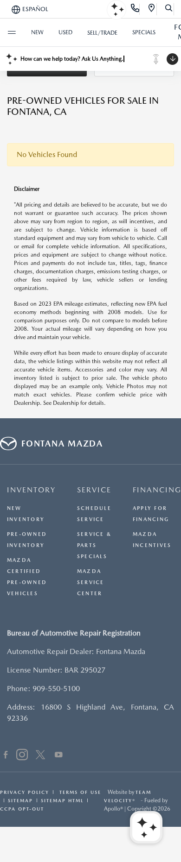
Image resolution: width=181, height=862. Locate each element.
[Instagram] (22, 756)
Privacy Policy (24, 792)
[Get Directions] (152, 9)
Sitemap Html (62, 800)
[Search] (169, 9)
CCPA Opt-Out (22, 809)
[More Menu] (11, 32)
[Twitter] (40, 756)
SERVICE (94, 489)
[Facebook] (6, 756)
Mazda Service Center (90, 582)
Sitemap (20, 800)
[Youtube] (59, 756)
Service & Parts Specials (94, 545)
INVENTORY (31, 489)
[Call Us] (135, 9)
